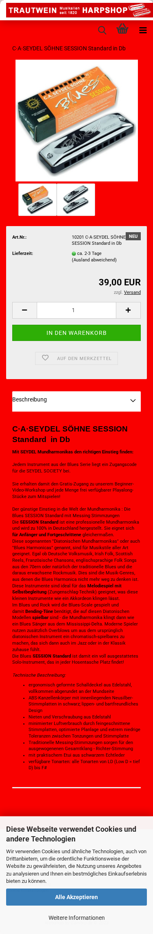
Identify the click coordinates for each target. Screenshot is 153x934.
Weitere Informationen (77, 918)
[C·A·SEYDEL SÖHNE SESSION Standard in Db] (77, 120)
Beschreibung (29, 399)
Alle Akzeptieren (76, 897)
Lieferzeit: (22, 253)
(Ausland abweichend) (94, 260)
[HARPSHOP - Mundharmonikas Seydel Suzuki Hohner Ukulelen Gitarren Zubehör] (76, 10)
